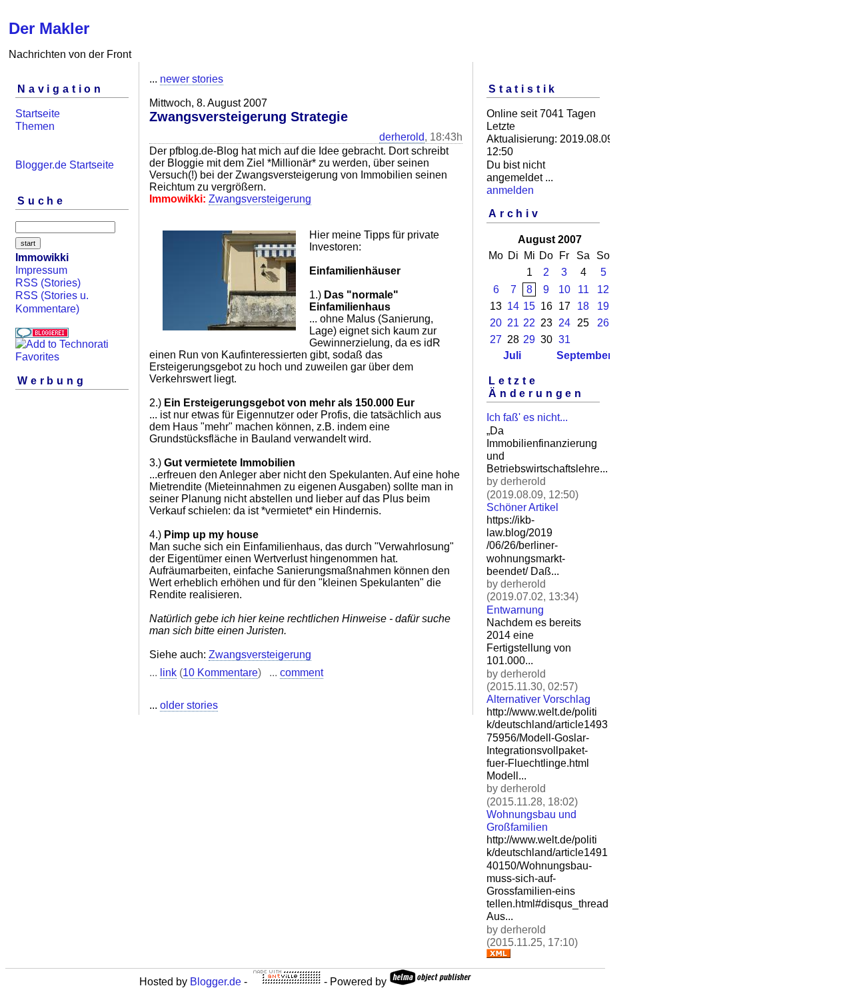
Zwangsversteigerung (260, 199)
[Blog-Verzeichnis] (42, 334)
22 (529, 322)
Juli (512, 355)
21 (513, 322)
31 (564, 339)
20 (496, 322)
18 (583, 306)
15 (529, 306)
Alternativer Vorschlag (538, 699)
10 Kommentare (220, 672)
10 (564, 289)
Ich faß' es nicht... (527, 417)
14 (513, 306)
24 (564, 322)
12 (603, 289)
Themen (35, 126)
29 (529, 339)
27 (496, 339)
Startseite (37, 113)
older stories (189, 705)
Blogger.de (215, 981)
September (584, 355)
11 (583, 289)
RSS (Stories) (48, 282)
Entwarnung (515, 610)
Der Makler (49, 28)
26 (603, 322)
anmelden (510, 190)
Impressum (41, 270)
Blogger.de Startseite (64, 165)
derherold (402, 137)
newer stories (191, 79)
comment (301, 672)
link (168, 672)
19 (603, 306)
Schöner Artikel (522, 507)
